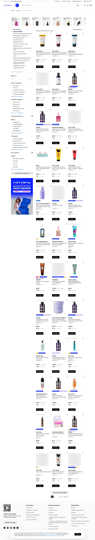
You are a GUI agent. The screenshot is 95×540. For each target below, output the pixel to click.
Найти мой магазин (31, 517)
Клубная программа (77, 1)
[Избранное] (87, 5)
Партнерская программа (77, 514)
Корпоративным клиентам (78, 523)
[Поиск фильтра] (22, 71)
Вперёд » (65, 496)
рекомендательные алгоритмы (48, 534)
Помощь (51, 507)
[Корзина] (90, 5)
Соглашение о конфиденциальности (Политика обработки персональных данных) (58, 522)
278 (61, 496)
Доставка (51, 512)
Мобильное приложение (77, 510)
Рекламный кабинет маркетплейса (80, 521)
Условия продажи (53, 514)
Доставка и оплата (66, 1)
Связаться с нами (87, 1)
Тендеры (73, 512)
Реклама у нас (75, 525)
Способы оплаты (53, 510)
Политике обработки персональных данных (55, 535)
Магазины (57, 1)
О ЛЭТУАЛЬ (29, 507)
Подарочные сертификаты (33, 514)
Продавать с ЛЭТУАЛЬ (32, 510)
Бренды (18, 10)
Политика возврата (54, 526)
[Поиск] (77, 5)
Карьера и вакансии (31, 519)
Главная (13, 10)
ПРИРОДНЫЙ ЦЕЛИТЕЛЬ (27, 10)
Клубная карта (30, 512)
